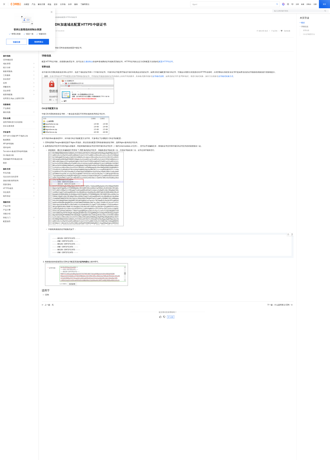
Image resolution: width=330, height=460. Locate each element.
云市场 (62, 4)
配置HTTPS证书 (166, 61)
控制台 (309, 4)
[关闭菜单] (4, 4)
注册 (315, 4)
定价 (55, 4)
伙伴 (70, 4)
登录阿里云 (38, 41)
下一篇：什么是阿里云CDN (278, 304)
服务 (76, 4)
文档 (297, 4)
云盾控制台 (88, 61)
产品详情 (274, 31)
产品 (33, 4)
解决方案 (41, 4)
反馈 (171, 317)
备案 (302, 4)
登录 (324, 4)
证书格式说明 (158, 76)
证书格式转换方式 (225, 76)
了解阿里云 (84, 4)
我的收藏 (287, 31)
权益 (49, 4)
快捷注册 (16, 42)
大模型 (26, 4)
